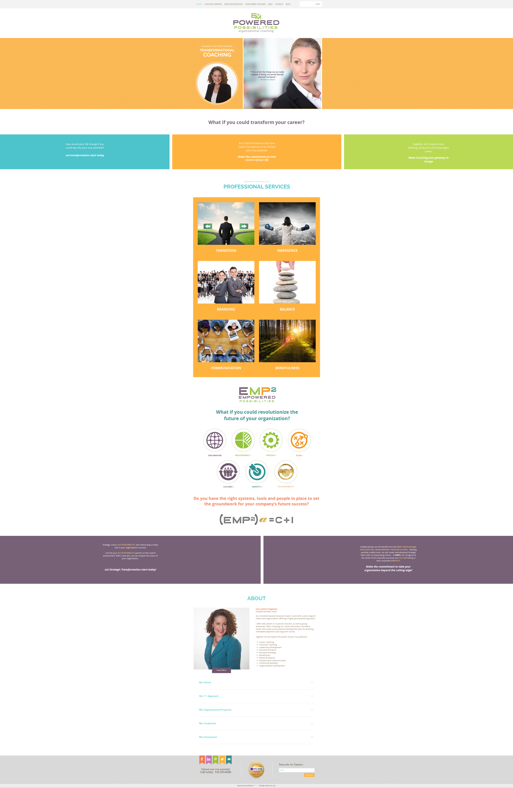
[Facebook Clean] (201, 759)
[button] (255, 4)
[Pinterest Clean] (215, 759)
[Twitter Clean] (222, 759)
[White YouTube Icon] (229, 759)
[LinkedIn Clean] (208, 759)
